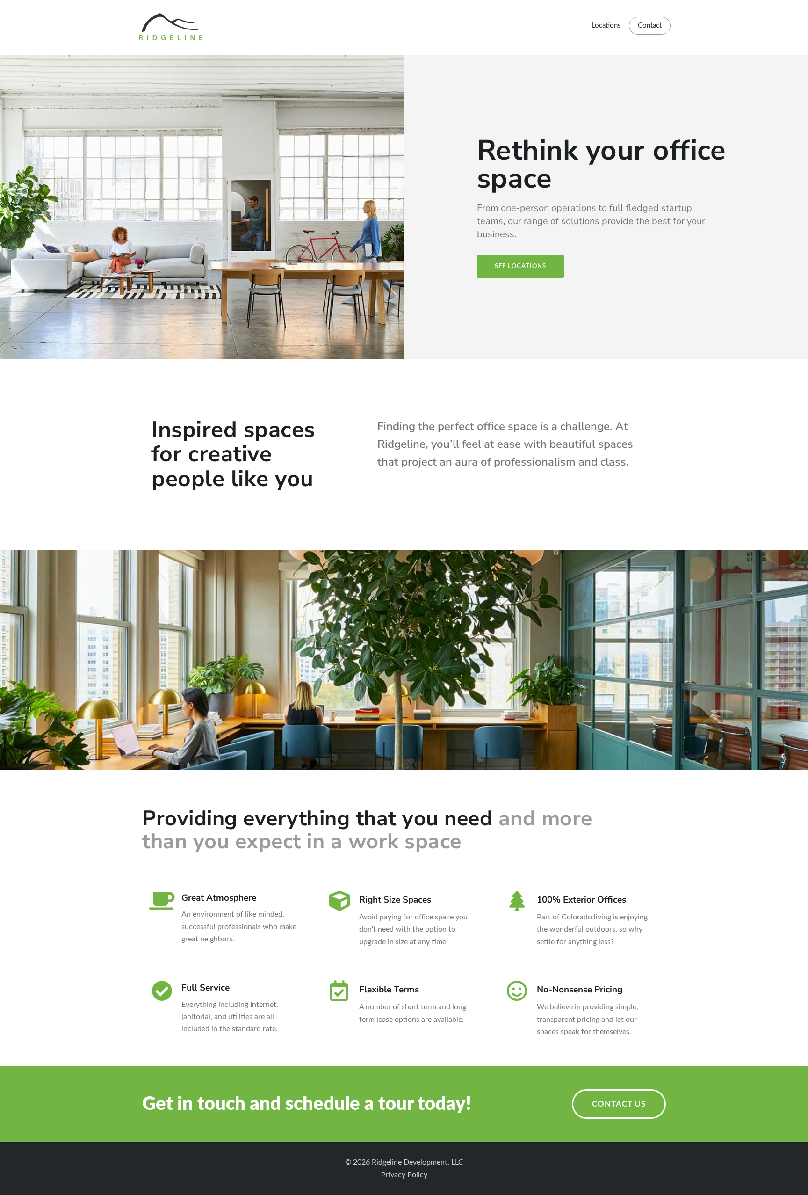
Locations (606, 25)
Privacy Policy (404, 1175)
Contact (650, 25)
